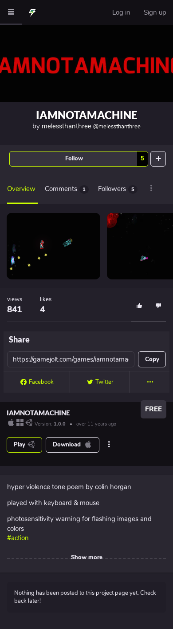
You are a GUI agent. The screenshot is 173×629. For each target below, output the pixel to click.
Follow (104, 159)
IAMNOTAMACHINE (87, 114)
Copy (152, 359)
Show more (86, 557)
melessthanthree (91, 126)
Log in (121, 12)
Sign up (155, 12)
